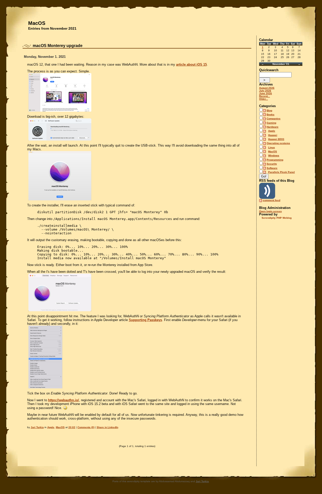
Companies (273, 118)
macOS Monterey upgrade (58, 45)
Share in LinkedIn (107, 427)
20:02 (71, 427)
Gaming (271, 122)
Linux (271, 147)
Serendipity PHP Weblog (277, 217)
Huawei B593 (276, 139)
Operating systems (278, 143)
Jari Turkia (37, 427)
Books (270, 114)
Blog (269, 110)
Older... (263, 99)
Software (272, 168)
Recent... (264, 96)
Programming (275, 159)
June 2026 (265, 93)
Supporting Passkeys (145, 320)
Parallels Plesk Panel (281, 172)
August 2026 (266, 87)
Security (272, 163)
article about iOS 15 (191, 64)
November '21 (280, 64)
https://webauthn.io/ (63, 400)
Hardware (272, 126)
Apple (50, 427)
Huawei (272, 135)
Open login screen (270, 211)
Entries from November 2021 (52, 28)
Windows (273, 155)
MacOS (36, 23)
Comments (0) (85, 427)
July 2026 (265, 90)
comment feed (271, 200)
